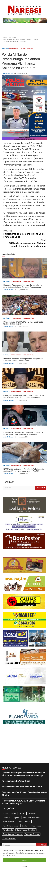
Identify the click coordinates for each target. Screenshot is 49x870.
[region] (24, 858)
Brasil (22, 813)
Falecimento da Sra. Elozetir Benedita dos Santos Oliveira (24, 793)
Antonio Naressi (8, 73)
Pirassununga (14, 48)
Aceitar (24, 861)
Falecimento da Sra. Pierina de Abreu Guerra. (22, 786)
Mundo (27, 822)
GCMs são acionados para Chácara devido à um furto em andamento (27, 243)
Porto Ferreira (8, 830)
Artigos (13, 813)
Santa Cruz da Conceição (26, 830)
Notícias (5, 48)
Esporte (16, 817)
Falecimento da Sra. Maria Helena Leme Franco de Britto (24, 233)
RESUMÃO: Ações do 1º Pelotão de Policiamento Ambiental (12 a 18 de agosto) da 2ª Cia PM (24, 452)
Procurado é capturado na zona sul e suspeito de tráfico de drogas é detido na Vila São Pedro (24, 415)
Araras (5, 813)
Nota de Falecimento (10, 826)
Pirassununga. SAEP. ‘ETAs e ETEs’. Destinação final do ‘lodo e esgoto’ (24, 305)
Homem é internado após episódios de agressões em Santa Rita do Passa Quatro (24, 342)
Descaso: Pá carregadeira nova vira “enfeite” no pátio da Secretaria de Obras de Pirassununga (24, 268)
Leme (20, 822)
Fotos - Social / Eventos (31, 817)
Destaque (6, 817)
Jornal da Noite (8, 822)
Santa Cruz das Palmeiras (12, 834)
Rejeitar (24, 866)
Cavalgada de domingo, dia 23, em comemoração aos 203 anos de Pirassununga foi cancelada (24, 378)
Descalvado (32, 813)
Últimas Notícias (27, 48)
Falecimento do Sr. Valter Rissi (16, 781)
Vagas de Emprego (32, 834)
